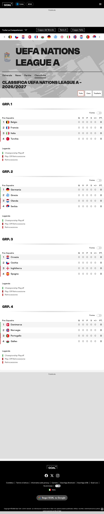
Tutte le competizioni (12, 30)
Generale (7, 75)
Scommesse (48, 486)
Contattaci (10, 483)
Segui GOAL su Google (53, 497)
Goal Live (94, 483)
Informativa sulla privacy (40, 483)
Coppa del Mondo (46, 30)
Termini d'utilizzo (22, 483)
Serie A (63, 30)
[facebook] (46, 476)
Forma (92, 113)
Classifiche (40, 75)
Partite (27, 75)
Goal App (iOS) (82, 483)
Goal (16, 508)
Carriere (55, 483)
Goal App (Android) (67, 483)
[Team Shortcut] (10, 37)
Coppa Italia (77, 30)
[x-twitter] (52, 476)
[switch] (99, 113)
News (18, 75)
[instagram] (58, 476)
